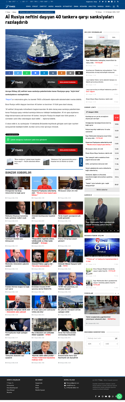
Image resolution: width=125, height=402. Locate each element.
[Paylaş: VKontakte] (53, 73)
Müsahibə (83, 6)
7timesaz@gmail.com (72, 383)
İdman (76, 6)
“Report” (8, 99)
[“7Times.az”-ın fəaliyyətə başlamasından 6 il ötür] (102, 247)
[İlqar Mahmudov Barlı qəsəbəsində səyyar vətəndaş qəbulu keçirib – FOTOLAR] (89, 283)
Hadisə (50, 6)
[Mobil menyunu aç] (114, 6)
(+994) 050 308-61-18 (72, 387)
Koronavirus (10, 385)
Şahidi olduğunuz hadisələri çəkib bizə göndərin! (29, 140)
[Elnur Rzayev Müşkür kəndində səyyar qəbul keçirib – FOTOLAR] (89, 271)
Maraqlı (101, 6)
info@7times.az (70, 385)
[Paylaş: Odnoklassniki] (62, 73)
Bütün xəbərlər (102, 190)
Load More (44, 370)
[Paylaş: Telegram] (44, 73)
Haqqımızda (89, 1)
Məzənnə (9, 392)
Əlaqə (95, 1)
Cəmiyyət (43, 6)
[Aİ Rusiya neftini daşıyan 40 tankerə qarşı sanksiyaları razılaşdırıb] (44, 49)
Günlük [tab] (90, 37)
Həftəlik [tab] (102, 37)
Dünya (28, 6)
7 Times (7, 12)
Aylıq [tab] (113, 37)
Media (37, 387)
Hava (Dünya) (10, 390)
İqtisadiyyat (67, 6)
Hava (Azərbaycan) (12, 387)
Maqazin (58, 6)
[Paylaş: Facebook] (9, 73)
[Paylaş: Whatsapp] (27, 73)
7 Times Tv (10, 383)
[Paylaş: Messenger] (35, 73)
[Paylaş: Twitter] (18, 73)
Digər (107, 6)
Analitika (92, 6)
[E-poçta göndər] (70, 73)
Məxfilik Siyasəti (40, 390)
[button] (79, 73)
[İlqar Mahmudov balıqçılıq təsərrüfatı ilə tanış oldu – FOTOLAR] (102, 49)
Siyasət (35, 6)
